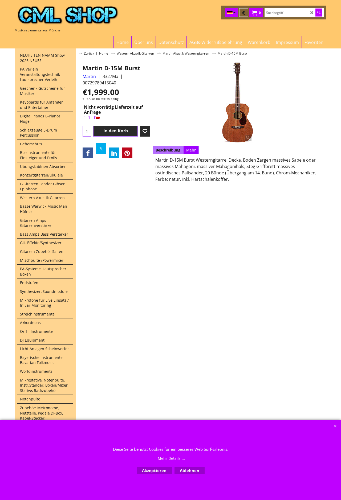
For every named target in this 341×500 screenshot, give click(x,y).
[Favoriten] (145, 131)
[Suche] (318, 13)
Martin (89, 76)
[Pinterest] (127, 152)
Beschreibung (168, 150)
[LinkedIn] (114, 152)
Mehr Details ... (171, 458)
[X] (101, 148)
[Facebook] (88, 152)
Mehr (191, 150)
